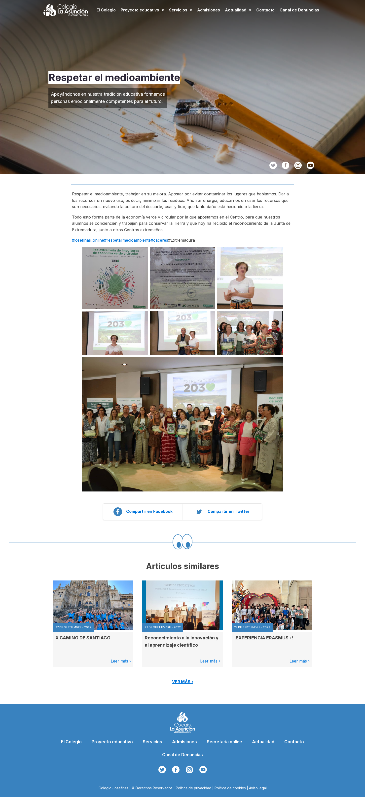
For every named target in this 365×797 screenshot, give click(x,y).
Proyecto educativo (140, 9)
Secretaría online (224, 741)
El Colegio (106, 9)
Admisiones (208, 9)
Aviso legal (258, 788)
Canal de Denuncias (299, 9)
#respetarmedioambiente (127, 240)
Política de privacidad (193, 788)
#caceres (159, 240)
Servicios (178, 9)
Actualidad (235, 9)
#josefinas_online (88, 240)
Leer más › (121, 661)
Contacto (265, 9)
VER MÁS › (182, 681)
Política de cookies (230, 788)
